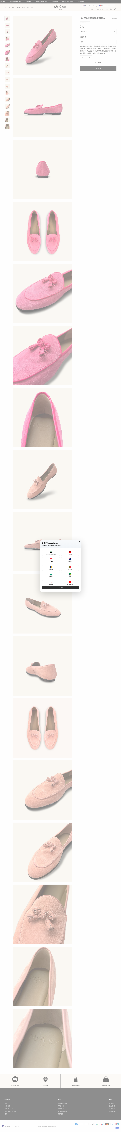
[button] (51, 553)
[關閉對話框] (79, 541)
